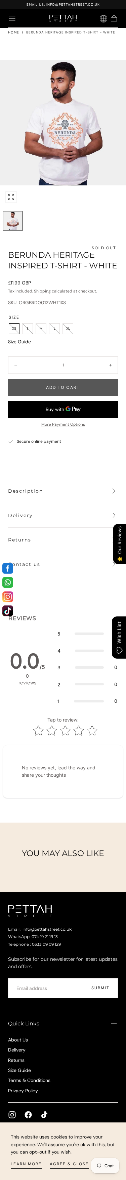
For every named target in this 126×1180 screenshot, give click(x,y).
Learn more (26, 1164)
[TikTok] (44, 1114)
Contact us (24, 564)
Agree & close (69, 1164)
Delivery (17, 1050)
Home (13, 32)
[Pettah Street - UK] (30, 911)
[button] (12, 18)
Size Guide (19, 342)
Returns (16, 1060)
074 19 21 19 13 (45, 936)
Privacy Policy (23, 1091)
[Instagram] (12, 1114)
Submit (100, 988)
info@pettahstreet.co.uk (73, 4)
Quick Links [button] (23, 1023)
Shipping (42, 291)
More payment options (63, 424)
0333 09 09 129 (46, 944)
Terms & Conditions (29, 1080)
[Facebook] (28, 1114)
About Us (18, 1040)
